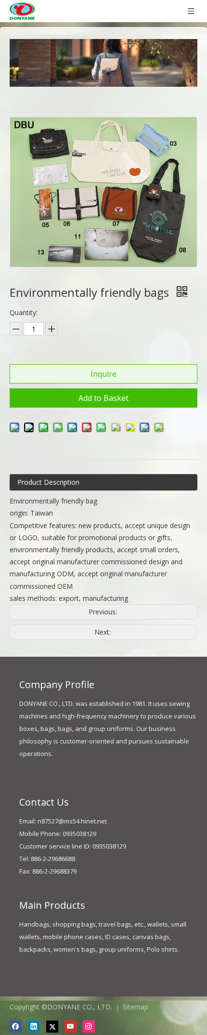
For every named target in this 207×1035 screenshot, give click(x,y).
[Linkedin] (34, 1026)
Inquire (103, 374)
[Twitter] (52, 1026)
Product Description (48, 482)
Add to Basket (103, 398)
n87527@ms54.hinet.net (72, 821)
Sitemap (135, 1006)
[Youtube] (71, 1026)
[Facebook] (16, 1026)
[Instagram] (89, 1026)
